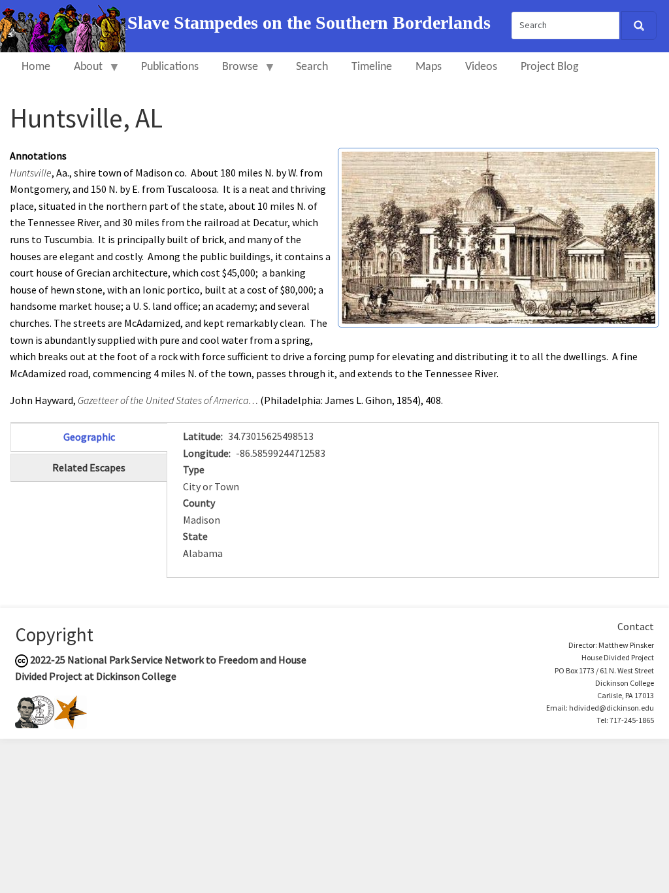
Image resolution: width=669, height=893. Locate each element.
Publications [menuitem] (170, 67)
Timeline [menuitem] (371, 67)
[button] (498, 236)
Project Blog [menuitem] (549, 67)
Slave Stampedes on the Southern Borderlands (309, 22)
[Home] (63, 24)
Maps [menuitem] (429, 67)
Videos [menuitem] (481, 67)
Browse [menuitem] (234, 73)
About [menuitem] (82, 73)
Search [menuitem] (312, 67)
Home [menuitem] (36, 67)
